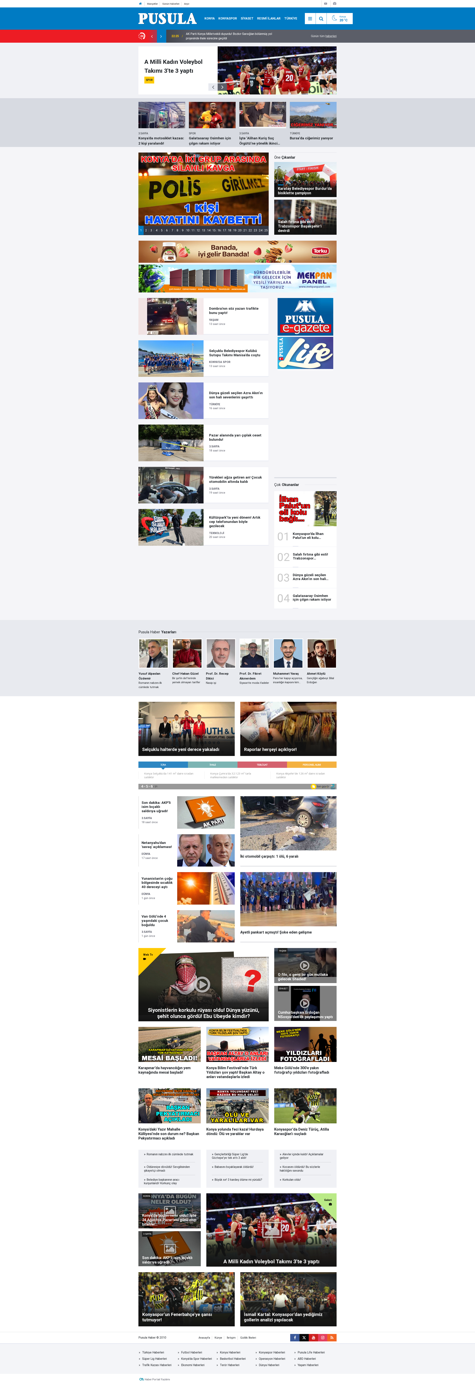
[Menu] (310, 18)
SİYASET (247, 18)
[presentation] (151, 36)
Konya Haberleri (230, 1352)
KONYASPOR (227, 18)
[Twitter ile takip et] (304, 1337)
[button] (141, 230)
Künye (218, 1337)
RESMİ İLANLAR (269, 18)
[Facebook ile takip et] (294, 1337)
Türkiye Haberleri (153, 1352)
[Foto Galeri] (334, 3)
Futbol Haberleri (191, 1352)
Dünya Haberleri (269, 1365)
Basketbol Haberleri (233, 1359)
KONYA (209, 18)
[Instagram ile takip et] (322, 1337)
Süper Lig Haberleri (154, 1359)
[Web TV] (326, 3)
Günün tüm (324, 36)
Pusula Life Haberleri (311, 1352)
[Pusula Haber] (167, 18)
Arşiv (186, 3)
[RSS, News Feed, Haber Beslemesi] (332, 1337)
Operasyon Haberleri (272, 1359)
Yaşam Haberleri (308, 1365)
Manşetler (152, 3)
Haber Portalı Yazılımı (157, 1379)
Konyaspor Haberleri (272, 1352)
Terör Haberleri (229, 1365)
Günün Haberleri (170, 3)
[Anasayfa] (140, 3)
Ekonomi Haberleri (192, 1365)
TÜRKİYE (290, 18)
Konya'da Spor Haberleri (196, 1359)
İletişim (231, 1337)
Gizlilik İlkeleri (248, 1337)
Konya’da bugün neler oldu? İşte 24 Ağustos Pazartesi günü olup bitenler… (234, 36)
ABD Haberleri (307, 1359)
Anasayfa (204, 1337)
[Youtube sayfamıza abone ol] (313, 1337)
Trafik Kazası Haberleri (156, 1365)
